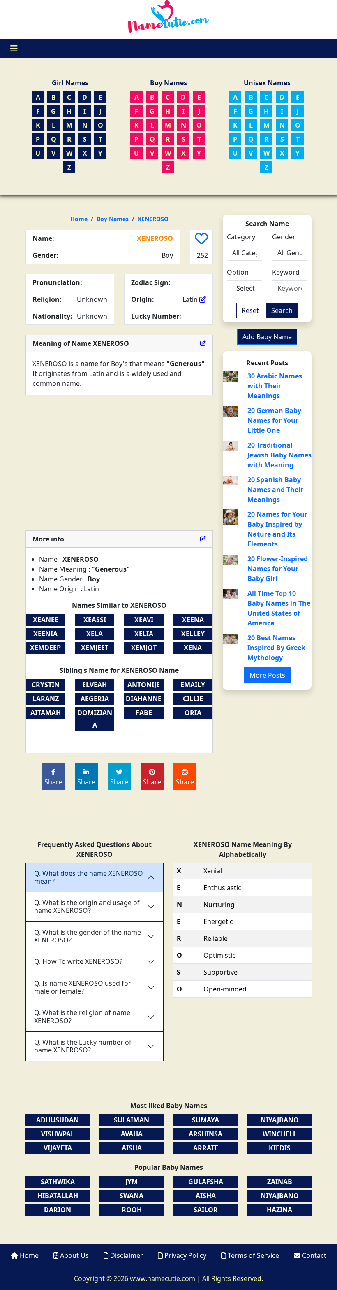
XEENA (193, 619)
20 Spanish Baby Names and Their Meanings (275, 489)
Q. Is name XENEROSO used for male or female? (82, 987)
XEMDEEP (45, 647)
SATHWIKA (58, 1181)
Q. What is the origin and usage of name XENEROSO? (87, 906)
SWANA (131, 1195)
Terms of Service (253, 1255)
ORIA (193, 712)
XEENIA (45, 633)
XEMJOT (144, 647)
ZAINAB (279, 1181)
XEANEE (45, 619)
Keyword (286, 272)
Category (241, 236)
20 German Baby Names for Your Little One (274, 420)
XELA (94, 633)
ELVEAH (94, 684)
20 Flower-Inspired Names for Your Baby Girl (277, 568)
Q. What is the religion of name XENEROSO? (82, 1016)
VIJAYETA (58, 1147)
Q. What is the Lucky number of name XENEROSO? (83, 1046)
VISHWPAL (57, 1133)
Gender (283, 236)
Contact (313, 1255)
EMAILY (192, 684)
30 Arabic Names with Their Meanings (274, 385)
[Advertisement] (119, 462)
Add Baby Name (267, 336)
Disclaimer (126, 1255)
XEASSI (94, 619)
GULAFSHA (205, 1181)
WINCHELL (280, 1133)
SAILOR (206, 1209)
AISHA (132, 1147)
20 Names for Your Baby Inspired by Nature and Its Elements (277, 529)
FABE (144, 712)
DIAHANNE (144, 698)
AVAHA (132, 1133)
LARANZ (45, 698)
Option (238, 272)
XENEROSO (153, 219)
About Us (74, 1255)
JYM (131, 1181)
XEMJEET (94, 647)
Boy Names (113, 219)
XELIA (143, 633)
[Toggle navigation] (14, 48)
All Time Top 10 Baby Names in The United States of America (278, 608)
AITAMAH (45, 712)
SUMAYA (205, 1119)
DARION (57, 1209)
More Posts (267, 675)
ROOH (132, 1209)
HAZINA (279, 1209)
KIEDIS (280, 1147)
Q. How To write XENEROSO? (78, 961)
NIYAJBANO (280, 1119)
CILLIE (193, 698)
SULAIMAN (131, 1119)
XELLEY (193, 633)
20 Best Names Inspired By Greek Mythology (276, 647)
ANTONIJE (143, 684)
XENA (193, 647)
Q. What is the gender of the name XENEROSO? (87, 936)
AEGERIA (95, 698)
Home (79, 219)
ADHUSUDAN (57, 1119)
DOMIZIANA (94, 719)
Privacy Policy (185, 1255)
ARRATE (205, 1147)
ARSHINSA (205, 1133)
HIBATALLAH (57, 1195)
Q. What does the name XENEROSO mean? (88, 877)
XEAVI (143, 619)
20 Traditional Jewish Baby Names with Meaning (279, 455)
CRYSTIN (46, 684)
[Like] (201, 238)
